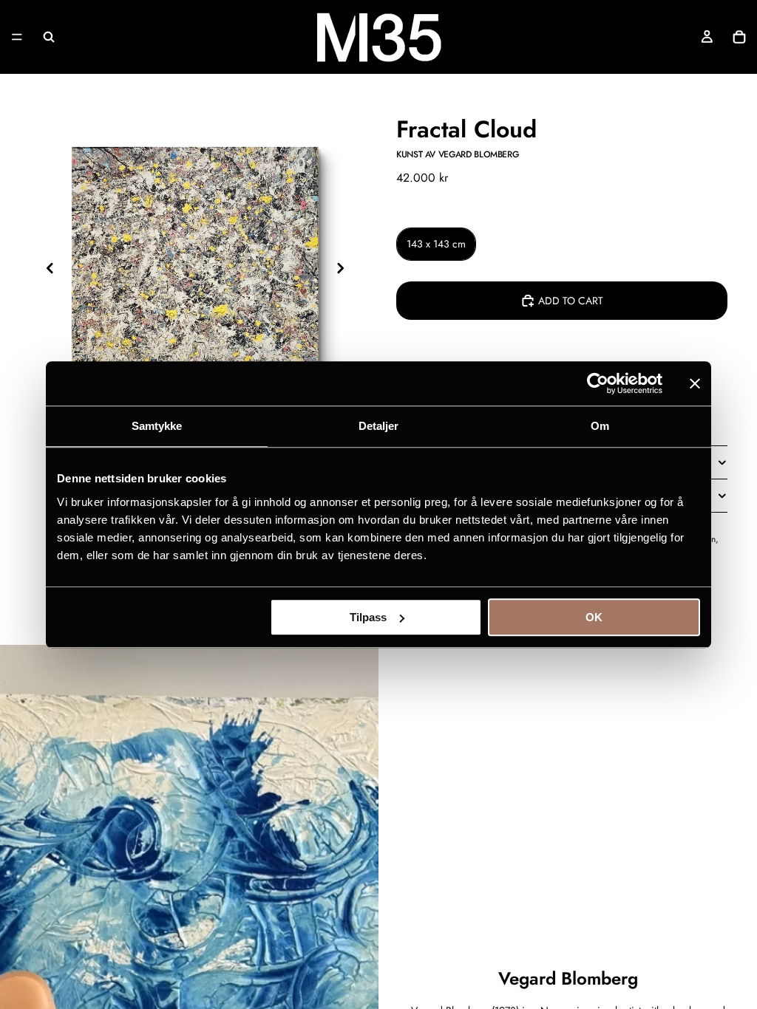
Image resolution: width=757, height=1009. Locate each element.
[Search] (49, 37)
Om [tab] (600, 426)
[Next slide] (344, 270)
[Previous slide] (46, 270)
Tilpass (368, 617)
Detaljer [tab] (379, 426)
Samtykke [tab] (157, 426)
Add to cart (570, 300)
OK (593, 617)
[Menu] (17, 37)
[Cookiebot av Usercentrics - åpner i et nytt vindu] (597, 383)
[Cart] (739, 37)
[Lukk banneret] (695, 383)
